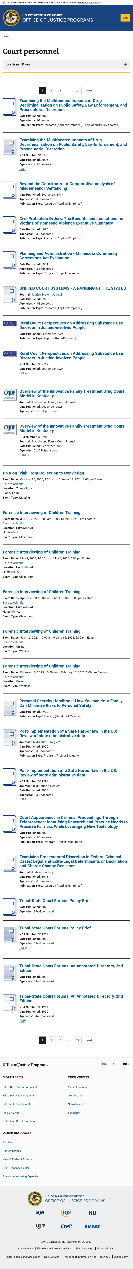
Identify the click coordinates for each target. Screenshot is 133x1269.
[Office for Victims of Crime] (66, 1228)
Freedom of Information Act (80, 1256)
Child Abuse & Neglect (45, 742)
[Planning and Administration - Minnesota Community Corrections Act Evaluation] (9, 267)
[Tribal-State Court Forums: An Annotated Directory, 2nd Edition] (9, 980)
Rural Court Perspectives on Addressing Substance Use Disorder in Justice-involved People (71, 325)
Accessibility (25, 1248)
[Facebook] (106, 1066)
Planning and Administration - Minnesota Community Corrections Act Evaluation (68, 255)
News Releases (77, 1104)
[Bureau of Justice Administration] (40, 1215)
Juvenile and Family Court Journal (53, 402)
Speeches (74, 1112)
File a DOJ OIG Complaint (18, 1095)
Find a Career (11, 1112)
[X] (116, 1066)
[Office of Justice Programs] (11, 17)
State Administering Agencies (21, 1176)
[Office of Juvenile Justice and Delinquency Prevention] (40, 1229)
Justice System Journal (46, 294)
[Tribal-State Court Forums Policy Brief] (9, 914)
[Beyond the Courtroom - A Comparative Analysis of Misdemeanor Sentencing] (9, 198)
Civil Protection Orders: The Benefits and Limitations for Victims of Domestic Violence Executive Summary (71, 221)
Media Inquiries (77, 1087)
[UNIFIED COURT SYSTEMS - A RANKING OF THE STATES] (9, 302)
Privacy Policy (105, 1248)
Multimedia (75, 1095)
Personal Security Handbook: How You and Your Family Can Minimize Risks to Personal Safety (71, 703)
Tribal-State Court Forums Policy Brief (55, 900)
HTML (23, 455)
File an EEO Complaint (16, 1104)
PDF (22, 168)
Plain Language (84, 1248)
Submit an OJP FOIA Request (20, 1121)
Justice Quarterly (42, 872)
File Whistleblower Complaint (54, 1248)
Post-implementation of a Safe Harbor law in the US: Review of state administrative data (68, 733)
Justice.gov (121, 1256)
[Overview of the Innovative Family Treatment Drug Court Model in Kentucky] (10, 395)
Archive (7, 1142)
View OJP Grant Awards (17, 1159)
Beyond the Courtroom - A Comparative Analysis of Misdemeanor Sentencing (67, 186)
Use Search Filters (18, 64)
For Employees (12, 1150)
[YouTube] (126, 1066)
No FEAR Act (51, 1256)
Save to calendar (13, 484)
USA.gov (105, 1256)
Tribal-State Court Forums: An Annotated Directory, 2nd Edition (71, 968)
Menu (125, 17)
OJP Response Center (16, 1167)
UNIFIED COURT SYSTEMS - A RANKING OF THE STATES (72, 288)
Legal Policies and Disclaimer (23, 1256)
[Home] (58, 18)
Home (6, 36)
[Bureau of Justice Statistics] (66, 1217)
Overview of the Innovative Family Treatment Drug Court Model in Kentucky (71, 393)
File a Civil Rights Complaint (20, 1087)
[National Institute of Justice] (92, 1215)
